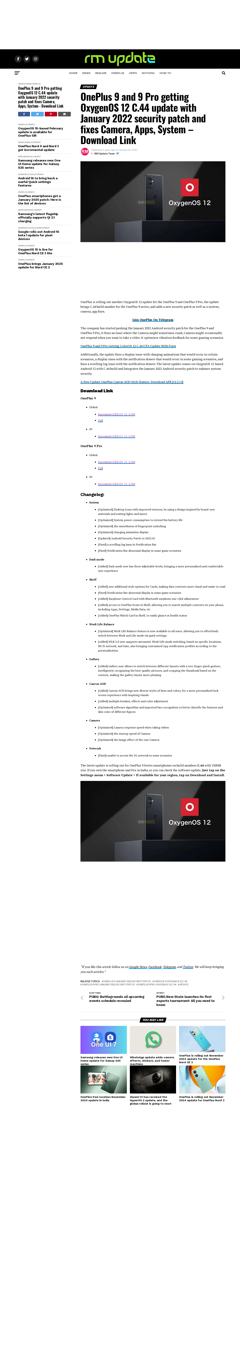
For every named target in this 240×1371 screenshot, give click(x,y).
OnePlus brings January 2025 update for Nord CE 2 (40, 265)
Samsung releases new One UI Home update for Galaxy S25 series (39, 164)
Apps (20, 156)
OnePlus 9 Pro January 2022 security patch (108, 984)
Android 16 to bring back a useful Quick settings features (38, 181)
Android (22, 174)
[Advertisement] (120, 24)
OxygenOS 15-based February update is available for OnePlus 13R (40, 132)
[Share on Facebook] (24, 114)
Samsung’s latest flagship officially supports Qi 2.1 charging (38, 217)
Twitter (188, 967)
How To (165, 73)
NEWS (86, 73)
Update (21, 84)
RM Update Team (105, 153)
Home (73, 73)
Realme (100, 73)
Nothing (148, 73)
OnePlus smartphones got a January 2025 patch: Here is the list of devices (39, 199)
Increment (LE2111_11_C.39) (116, 436)
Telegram (169, 967)
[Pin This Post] (51, 114)
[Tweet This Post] (37, 114)
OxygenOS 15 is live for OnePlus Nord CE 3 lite (35, 251)
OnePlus (117, 73)
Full (100, 420)
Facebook (154, 967)
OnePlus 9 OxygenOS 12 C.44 (170, 981)
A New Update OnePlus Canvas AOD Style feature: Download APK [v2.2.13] (131, 382)
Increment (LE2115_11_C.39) (116, 414)
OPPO (133, 73)
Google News (138, 967)
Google (32, 174)
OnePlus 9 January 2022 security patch (127, 981)
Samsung (28, 156)
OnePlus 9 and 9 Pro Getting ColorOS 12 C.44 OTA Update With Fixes (128, 346)
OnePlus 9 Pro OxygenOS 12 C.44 (157, 984)
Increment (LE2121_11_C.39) (116, 484)
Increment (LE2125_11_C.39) (116, 462)
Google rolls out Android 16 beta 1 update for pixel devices (38, 235)
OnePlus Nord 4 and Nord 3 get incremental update (38, 148)
